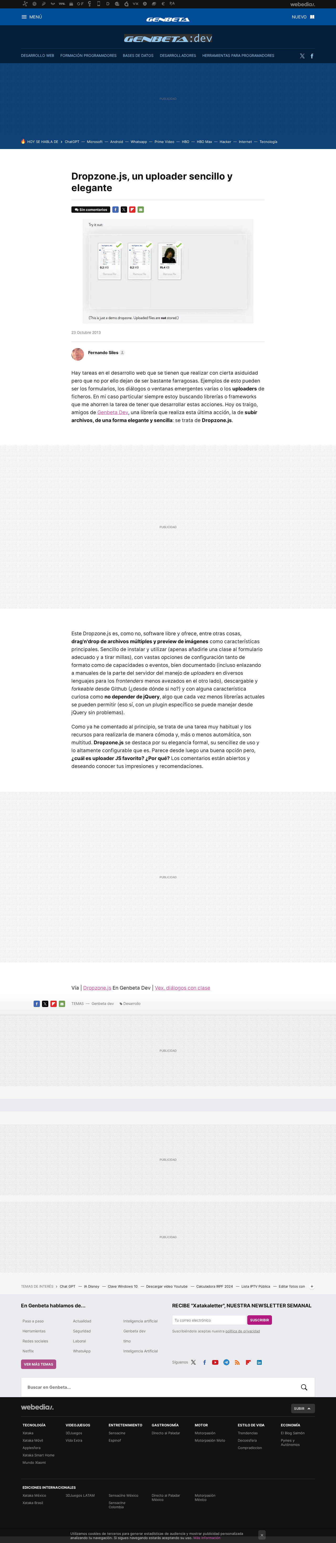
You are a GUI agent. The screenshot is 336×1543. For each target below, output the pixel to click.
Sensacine (117, 1433)
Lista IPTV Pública (256, 1286)
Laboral (79, 1341)
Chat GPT (68, 1286)
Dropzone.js (97, 988)
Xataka (28, 1433)
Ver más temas (38, 1364)
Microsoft (95, 142)
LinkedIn (259, 1361)
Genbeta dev (168, 38)
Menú (35, 16)
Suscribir (259, 1320)
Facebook (312, 56)
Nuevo (299, 16)
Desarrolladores (178, 55)
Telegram (226, 1361)
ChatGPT (72, 142)
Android (116, 142)
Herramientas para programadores (238, 55)
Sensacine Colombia (117, 1505)
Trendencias (248, 1433)
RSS (237, 1361)
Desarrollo (131, 1003)
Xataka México (34, 1495)
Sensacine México (123, 1495)
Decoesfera (247, 1440)
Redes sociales (35, 1341)
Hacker (225, 142)
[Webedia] (37, 1407)
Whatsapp (139, 142)
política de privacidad (242, 1331)
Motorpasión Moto (210, 1440)
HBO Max (204, 142)
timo (127, 1341)
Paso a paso (33, 1321)
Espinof (115, 1440)
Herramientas (34, 1331)
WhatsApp (82, 1351)
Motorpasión (205, 1433)
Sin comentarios (93, 209)
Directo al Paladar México (166, 1497)
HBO (185, 142)
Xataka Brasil (33, 1503)
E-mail (141, 209)
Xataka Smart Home (39, 1455)
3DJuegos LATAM (80, 1495)
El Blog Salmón (293, 1433)
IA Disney (92, 1286)
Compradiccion (250, 1448)
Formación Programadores (88, 55)
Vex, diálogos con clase (182, 988)
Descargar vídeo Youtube (167, 1286)
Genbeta (168, 19)
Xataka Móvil (33, 1440)
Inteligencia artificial (140, 1321)
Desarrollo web (37, 55)
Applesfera (31, 1448)
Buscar (304, 1387)
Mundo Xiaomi (34, 1462)
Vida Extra (74, 1440)
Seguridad (82, 1331)
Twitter (302, 56)
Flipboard (132, 209)
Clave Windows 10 (123, 1286)
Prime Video (164, 142)
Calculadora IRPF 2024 (215, 1286)
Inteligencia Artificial (140, 1351)
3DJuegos (74, 1433)
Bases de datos (138, 55)
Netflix (28, 1351)
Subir (299, 1408)
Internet (245, 142)
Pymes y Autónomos (290, 1442)
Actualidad (82, 1321)
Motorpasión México (205, 1497)
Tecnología (268, 142)
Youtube (215, 1361)
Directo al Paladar (166, 1433)
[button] (106, 352)
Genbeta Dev (112, 412)
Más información (206, 1538)
